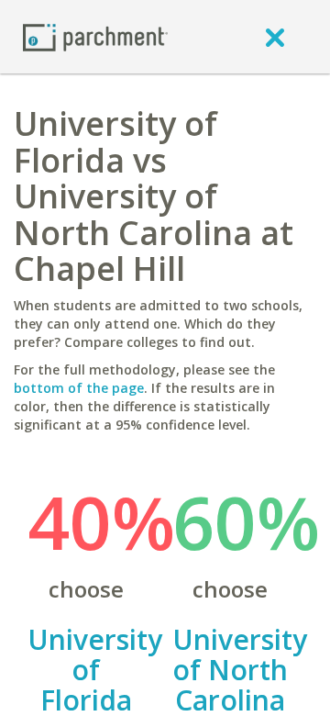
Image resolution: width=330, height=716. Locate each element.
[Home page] (95, 36)
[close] (275, 37)
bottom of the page (79, 388)
